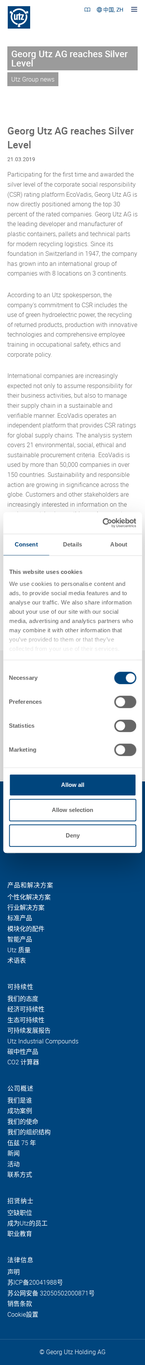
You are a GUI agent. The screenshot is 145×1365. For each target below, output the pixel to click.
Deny (73, 835)
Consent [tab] (26, 544)
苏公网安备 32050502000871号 (51, 1293)
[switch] (125, 702)
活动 (13, 1164)
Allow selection (72, 810)
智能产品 (19, 939)
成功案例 (19, 1111)
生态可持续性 (25, 1020)
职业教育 (19, 1234)
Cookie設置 (22, 1314)
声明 (13, 1272)
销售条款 (19, 1303)
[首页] (19, 17)
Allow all (72, 784)
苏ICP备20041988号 (35, 1282)
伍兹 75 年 (21, 1143)
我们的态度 (22, 999)
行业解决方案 (25, 907)
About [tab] (118, 544)
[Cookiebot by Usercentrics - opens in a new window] (103, 523)
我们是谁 (19, 1100)
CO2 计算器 (23, 1062)
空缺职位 (19, 1213)
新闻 (13, 1153)
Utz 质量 (19, 950)
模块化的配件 (25, 929)
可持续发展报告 (29, 1030)
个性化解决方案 (29, 897)
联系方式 (19, 1174)
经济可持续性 (25, 1009)
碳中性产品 (22, 1051)
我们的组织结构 (29, 1132)
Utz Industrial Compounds (42, 1041)
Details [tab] (72, 544)
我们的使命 (22, 1121)
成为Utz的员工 (27, 1223)
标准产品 (19, 918)
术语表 (16, 960)
